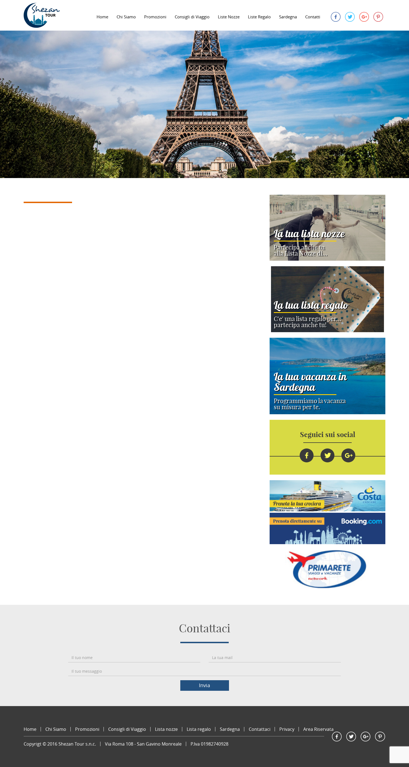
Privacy (286, 729)
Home (102, 16)
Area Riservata (318, 729)
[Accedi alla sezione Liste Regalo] (327, 299)
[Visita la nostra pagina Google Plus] (364, 16)
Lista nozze (166, 729)
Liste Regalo (259, 16)
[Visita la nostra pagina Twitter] (350, 16)
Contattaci (259, 729)
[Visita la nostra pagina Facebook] (336, 16)
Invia (204, 685)
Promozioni (155, 16)
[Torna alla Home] (42, 15)
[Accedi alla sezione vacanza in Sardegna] (327, 376)
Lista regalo (199, 729)
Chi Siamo (126, 16)
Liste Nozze (229, 16)
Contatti (312, 16)
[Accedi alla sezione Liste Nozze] (327, 228)
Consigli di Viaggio (192, 16)
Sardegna (288, 16)
